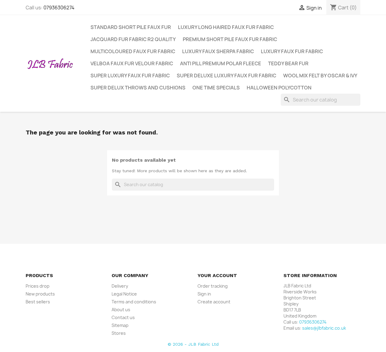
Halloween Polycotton (279, 87)
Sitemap (120, 325)
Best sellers (38, 302)
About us (121, 309)
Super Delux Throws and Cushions (137, 87)
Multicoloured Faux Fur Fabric (132, 51)
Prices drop (37, 286)
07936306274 (58, 7)
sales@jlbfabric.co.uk (324, 328)
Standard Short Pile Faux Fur (130, 27)
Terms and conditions (134, 302)
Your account (217, 275)
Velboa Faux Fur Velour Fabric (131, 63)
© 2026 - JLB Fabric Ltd (193, 344)
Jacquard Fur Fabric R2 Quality (133, 39)
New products (40, 294)
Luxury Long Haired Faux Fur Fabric (226, 27)
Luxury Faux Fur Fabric (292, 51)
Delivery (120, 286)
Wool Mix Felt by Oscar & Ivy (320, 75)
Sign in (204, 294)
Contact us (123, 317)
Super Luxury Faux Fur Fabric (130, 75)
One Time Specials (216, 87)
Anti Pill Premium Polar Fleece (220, 63)
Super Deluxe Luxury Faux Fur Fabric (226, 75)
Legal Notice (124, 294)
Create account (214, 302)
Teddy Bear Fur (288, 63)
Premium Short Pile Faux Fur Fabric (230, 39)
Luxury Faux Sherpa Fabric (218, 51)
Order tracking (213, 286)
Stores (119, 333)
